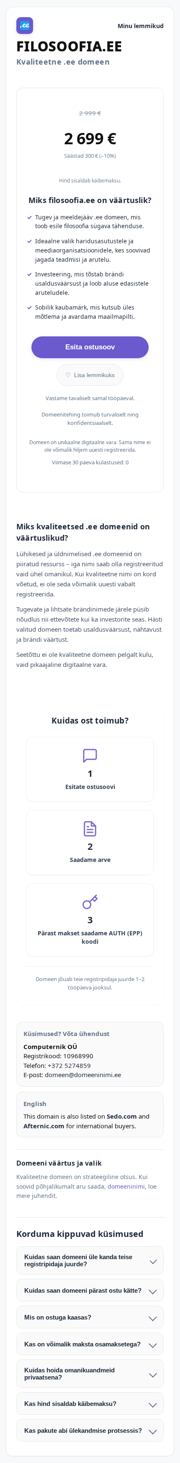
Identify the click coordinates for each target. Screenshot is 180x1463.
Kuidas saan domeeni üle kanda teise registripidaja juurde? (78, 1260)
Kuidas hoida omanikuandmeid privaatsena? (69, 1374)
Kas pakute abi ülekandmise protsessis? (83, 1430)
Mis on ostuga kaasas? (57, 1317)
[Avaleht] (24, 25)
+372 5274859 (69, 1065)
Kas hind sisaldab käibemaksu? (70, 1403)
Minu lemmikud (141, 26)
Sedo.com (122, 1116)
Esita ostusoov (90, 347)
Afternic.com (43, 1126)
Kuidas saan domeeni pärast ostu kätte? (82, 1290)
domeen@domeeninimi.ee (83, 1074)
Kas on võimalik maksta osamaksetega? (82, 1344)
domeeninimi (126, 1186)
